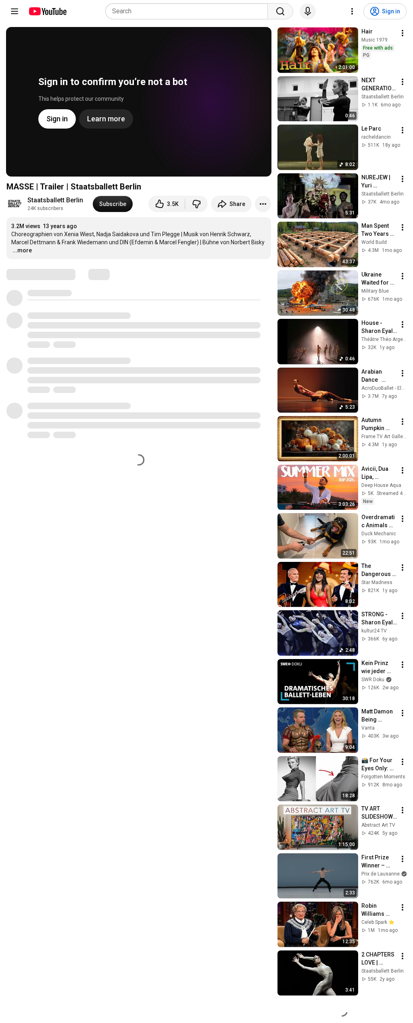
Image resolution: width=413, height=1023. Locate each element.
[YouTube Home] (47, 11)
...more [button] (22, 250)
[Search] (280, 11)
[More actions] (263, 204)
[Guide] (14, 11)
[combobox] (189, 11)
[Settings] (352, 11)
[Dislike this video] (196, 204)
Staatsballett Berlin (55, 200)
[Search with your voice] (308, 11)
